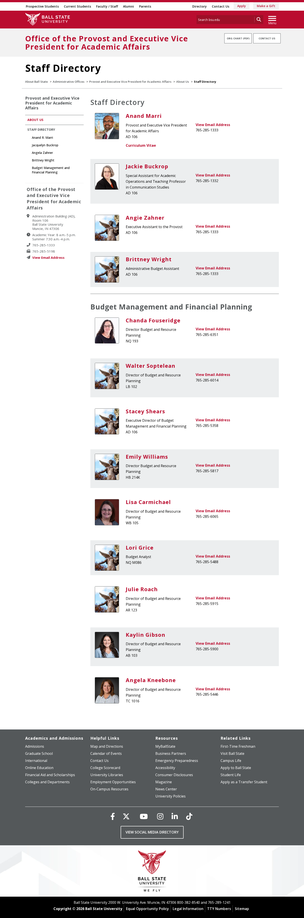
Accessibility (165, 767)
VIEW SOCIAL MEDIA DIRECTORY (152, 832)
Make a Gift (266, 6)
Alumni (128, 6)
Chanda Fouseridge (153, 320)
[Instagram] (160, 816)
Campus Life (231, 760)
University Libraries (106, 774)
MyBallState (165, 746)
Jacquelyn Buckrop (45, 145)
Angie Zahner (145, 217)
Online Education (39, 767)
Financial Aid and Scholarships (50, 774)
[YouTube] (144, 816)
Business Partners (170, 753)
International (36, 760)
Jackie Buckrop (147, 166)
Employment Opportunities (113, 781)
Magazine (163, 781)
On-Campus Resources (109, 789)
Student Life (231, 774)
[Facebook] (112, 816)
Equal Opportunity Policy (147, 908)
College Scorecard (105, 767)
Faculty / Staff (107, 6)
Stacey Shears (145, 411)
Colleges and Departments (47, 781)
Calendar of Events (106, 753)
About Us (182, 82)
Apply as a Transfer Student (244, 781)
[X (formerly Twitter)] (126, 816)
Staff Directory (41, 129)
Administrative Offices (68, 82)
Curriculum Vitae (141, 145)
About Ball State (36, 82)
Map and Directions (106, 746)
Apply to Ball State (236, 767)
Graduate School (39, 753)
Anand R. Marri (42, 137)
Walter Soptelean (150, 365)
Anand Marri (144, 115)
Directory (199, 6)
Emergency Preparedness (176, 760)
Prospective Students (42, 6)
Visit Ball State (232, 753)
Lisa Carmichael (148, 502)
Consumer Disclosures (174, 774)
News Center (166, 789)
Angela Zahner (42, 153)
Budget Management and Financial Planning (171, 306)
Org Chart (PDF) (238, 38)
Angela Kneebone (151, 680)
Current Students (77, 6)
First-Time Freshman (238, 746)
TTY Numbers (219, 908)
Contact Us (220, 6)
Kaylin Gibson (145, 634)
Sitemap (242, 908)
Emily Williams (147, 456)
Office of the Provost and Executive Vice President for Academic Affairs (106, 42)
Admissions (34, 746)
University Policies (170, 796)
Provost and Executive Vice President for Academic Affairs (130, 82)
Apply (241, 6)
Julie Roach (142, 589)
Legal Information (188, 908)
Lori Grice (140, 547)
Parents (145, 6)
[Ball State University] (152, 872)
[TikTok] (189, 816)
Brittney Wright (149, 259)
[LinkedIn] (175, 816)
